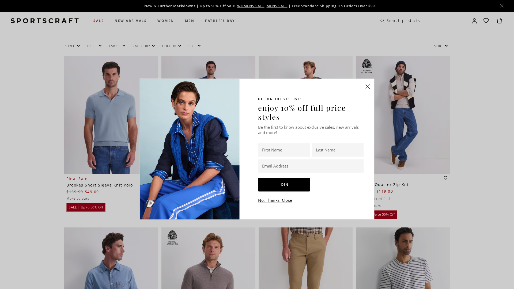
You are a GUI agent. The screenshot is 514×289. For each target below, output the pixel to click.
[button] (368, 86)
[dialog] (257, 144)
